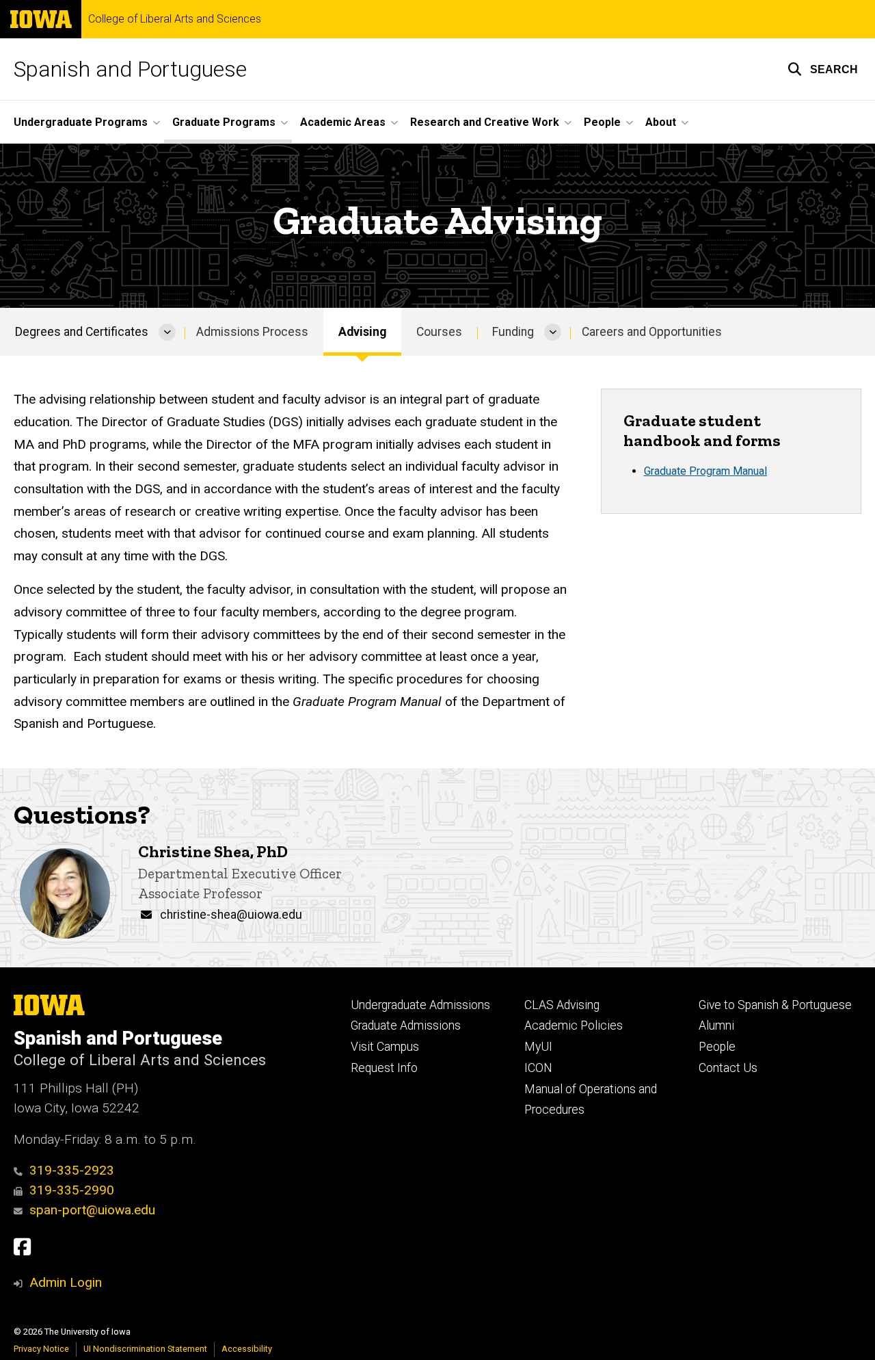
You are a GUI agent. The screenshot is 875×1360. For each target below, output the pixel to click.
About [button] (660, 122)
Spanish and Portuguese (130, 69)
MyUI (538, 1047)
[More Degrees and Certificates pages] (167, 332)
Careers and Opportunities (652, 332)
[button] (822, 69)
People (717, 1047)
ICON (538, 1068)
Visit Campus (385, 1047)
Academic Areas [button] (343, 122)
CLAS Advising (562, 1005)
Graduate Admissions (406, 1025)
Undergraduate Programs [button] (81, 122)
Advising (362, 332)
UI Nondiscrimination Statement (145, 1349)
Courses (439, 332)
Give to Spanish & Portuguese (775, 1005)
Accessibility (246, 1349)
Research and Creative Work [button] (484, 122)
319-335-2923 (71, 1170)
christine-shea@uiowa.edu (231, 914)
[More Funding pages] (553, 332)
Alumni (716, 1025)
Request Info (384, 1068)
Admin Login (65, 1282)
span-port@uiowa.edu (92, 1210)
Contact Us (728, 1068)
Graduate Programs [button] (223, 122)
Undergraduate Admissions (420, 1005)
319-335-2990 (71, 1190)
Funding (513, 332)
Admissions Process (252, 332)
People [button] (602, 122)
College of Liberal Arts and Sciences (174, 19)
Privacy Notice (41, 1349)
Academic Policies (573, 1025)
